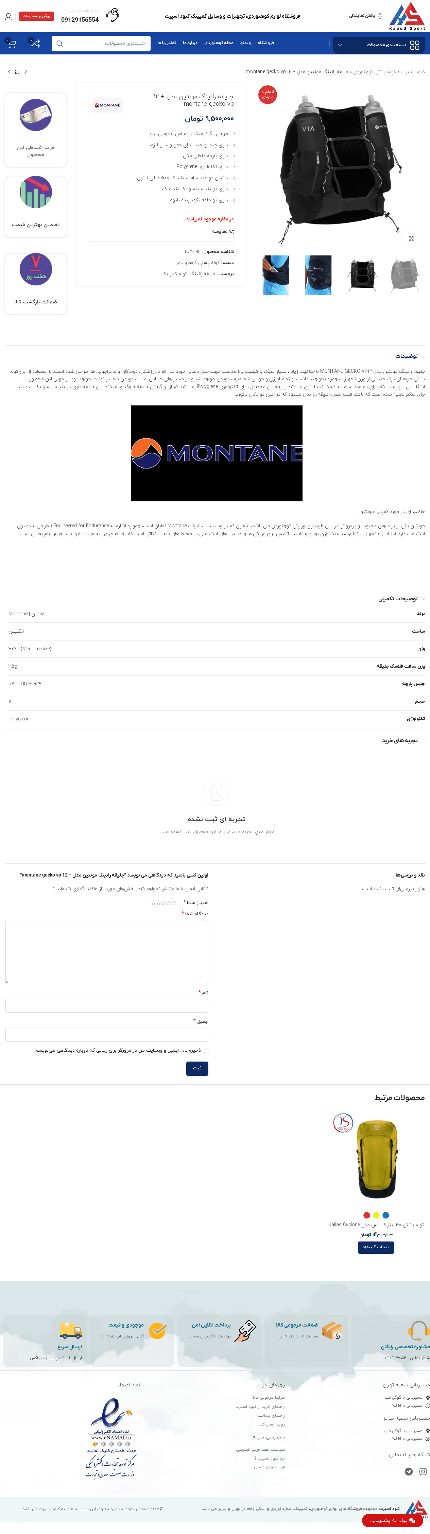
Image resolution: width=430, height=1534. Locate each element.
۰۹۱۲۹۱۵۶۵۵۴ (395, 1358)
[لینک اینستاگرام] (423, 1472)
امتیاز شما (195, 902)
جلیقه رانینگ (203, 274)
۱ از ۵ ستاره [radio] (173, 902)
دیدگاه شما (195, 914)
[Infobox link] (90, 16)
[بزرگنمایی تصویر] (411, 238)
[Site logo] (407, 16)
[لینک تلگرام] (408, 1472)
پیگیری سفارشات (36, 16)
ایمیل (200, 1021)
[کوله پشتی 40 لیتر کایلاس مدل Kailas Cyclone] (376, 1159)
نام (203, 993)
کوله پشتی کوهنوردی (374, 72)
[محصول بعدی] (9, 72)
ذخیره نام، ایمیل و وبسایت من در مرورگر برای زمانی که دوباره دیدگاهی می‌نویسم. (117, 1050)
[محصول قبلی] (25, 72)
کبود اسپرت (413, 72)
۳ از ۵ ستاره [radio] (163, 902)
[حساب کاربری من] (8, 16)
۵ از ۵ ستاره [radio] (153, 902)
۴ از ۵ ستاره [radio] (158, 902)
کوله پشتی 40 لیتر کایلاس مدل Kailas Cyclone (376, 1225)
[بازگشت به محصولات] (17, 72)
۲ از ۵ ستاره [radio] (168, 902)
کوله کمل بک (174, 274)
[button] (416, 275)
